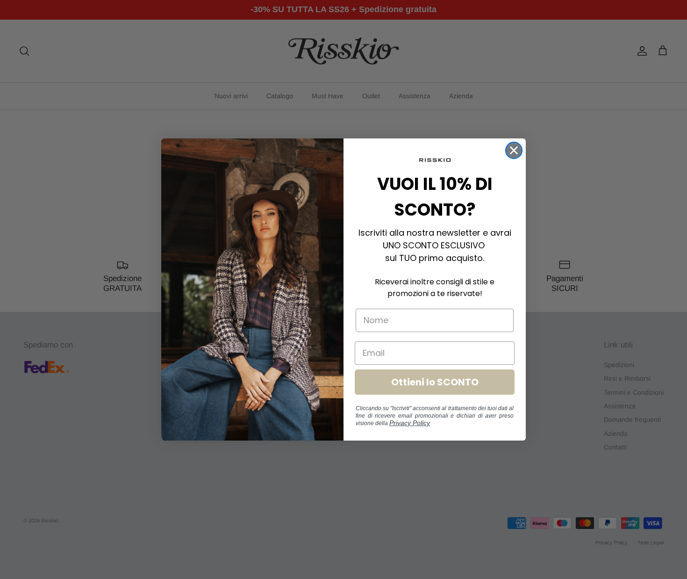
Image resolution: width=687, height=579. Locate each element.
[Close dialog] (514, 150)
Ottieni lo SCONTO (435, 382)
